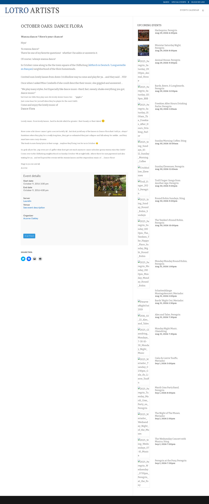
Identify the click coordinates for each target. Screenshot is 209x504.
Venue (26, 205)
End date (27, 187)
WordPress (66, 500)
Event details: (32, 176)
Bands (166, 2)
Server (26, 198)
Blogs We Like (198, 2)
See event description (34, 208)
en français (27, 69)
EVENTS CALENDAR (189, 10)
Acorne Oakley (30, 218)
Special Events (179, 2)
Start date (28, 181)
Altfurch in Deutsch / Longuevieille (107, 65)
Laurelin (27, 201)
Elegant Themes (40, 500)
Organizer (28, 215)
